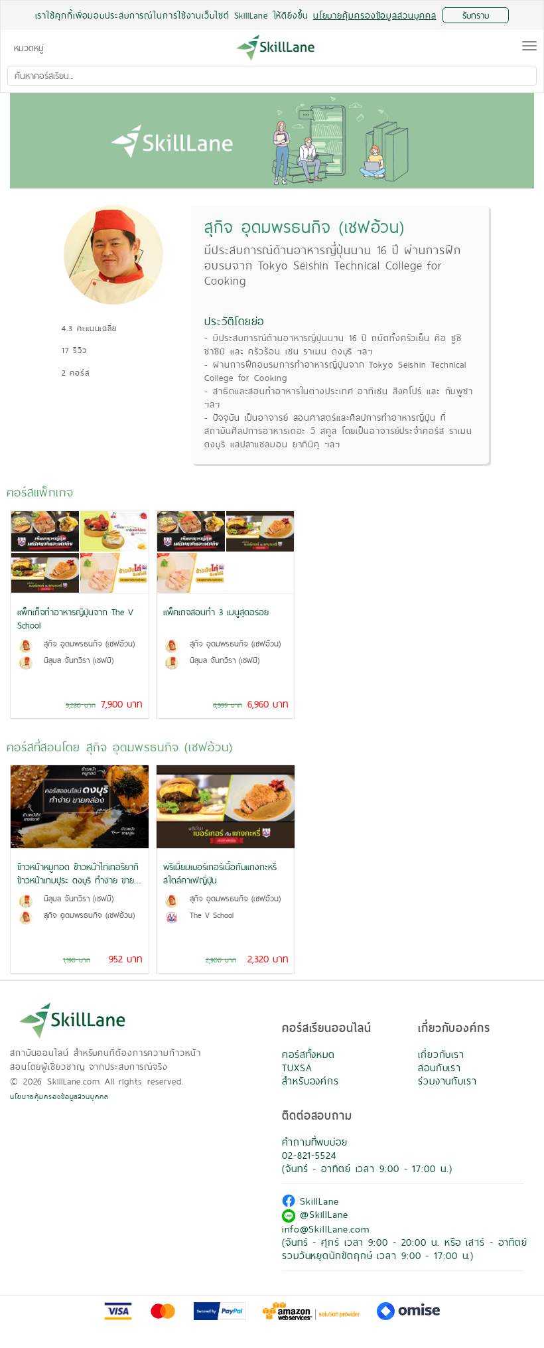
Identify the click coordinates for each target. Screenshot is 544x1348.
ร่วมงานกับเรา (447, 1081)
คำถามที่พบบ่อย (315, 1142)
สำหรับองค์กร (310, 1081)
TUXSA (297, 1067)
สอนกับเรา (439, 1067)
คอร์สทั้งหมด (308, 1054)
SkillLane (317, 1201)
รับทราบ (475, 15)
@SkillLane (321, 1214)
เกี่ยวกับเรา (441, 1054)
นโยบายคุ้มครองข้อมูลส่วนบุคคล (59, 1096)
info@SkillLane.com (326, 1229)
